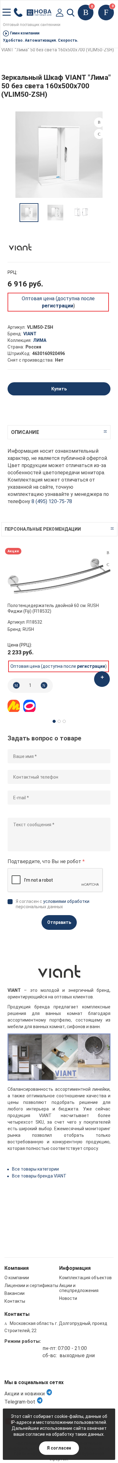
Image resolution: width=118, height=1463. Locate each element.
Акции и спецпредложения (78, 1288)
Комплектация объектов (85, 1277)
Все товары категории (35, 1169)
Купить (59, 388)
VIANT (30, 333)
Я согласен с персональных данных (52, 904)
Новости (68, 1298)
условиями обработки (66, 901)
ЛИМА (39, 340)
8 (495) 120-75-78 (51, 501)
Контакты (14, 1301)
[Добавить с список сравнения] (108, 553)
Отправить (59, 922)
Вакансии (14, 1293)
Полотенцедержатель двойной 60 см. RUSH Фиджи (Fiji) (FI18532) (53, 608)
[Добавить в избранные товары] (108, 564)
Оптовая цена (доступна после (57, 666)
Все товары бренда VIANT (39, 1175)
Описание (25, 432)
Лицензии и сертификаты (31, 1285)
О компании (16, 1277)
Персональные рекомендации (43, 529)
